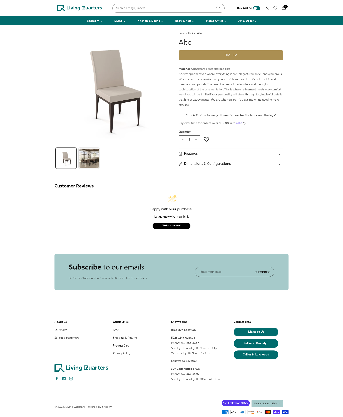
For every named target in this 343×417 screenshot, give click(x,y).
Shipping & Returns (125, 338)
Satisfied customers (66, 338)
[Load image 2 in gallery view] (89, 158)
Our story (60, 330)
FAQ (116, 330)
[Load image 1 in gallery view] (66, 158)
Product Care (121, 345)
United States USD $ (265, 403)
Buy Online (244, 8)
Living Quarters (75, 407)
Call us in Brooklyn (256, 343)
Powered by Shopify (99, 407)
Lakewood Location (184, 361)
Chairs (191, 33)
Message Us (256, 331)
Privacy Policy (121, 353)
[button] (94, 20)
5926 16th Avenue (183, 338)
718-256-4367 (190, 343)
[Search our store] (218, 8)
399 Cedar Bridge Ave (185, 369)
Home (182, 33)
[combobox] (168, 8)
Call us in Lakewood (256, 354)
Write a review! (171, 225)
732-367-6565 (190, 374)
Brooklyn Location (183, 330)
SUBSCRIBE (262, 271)
